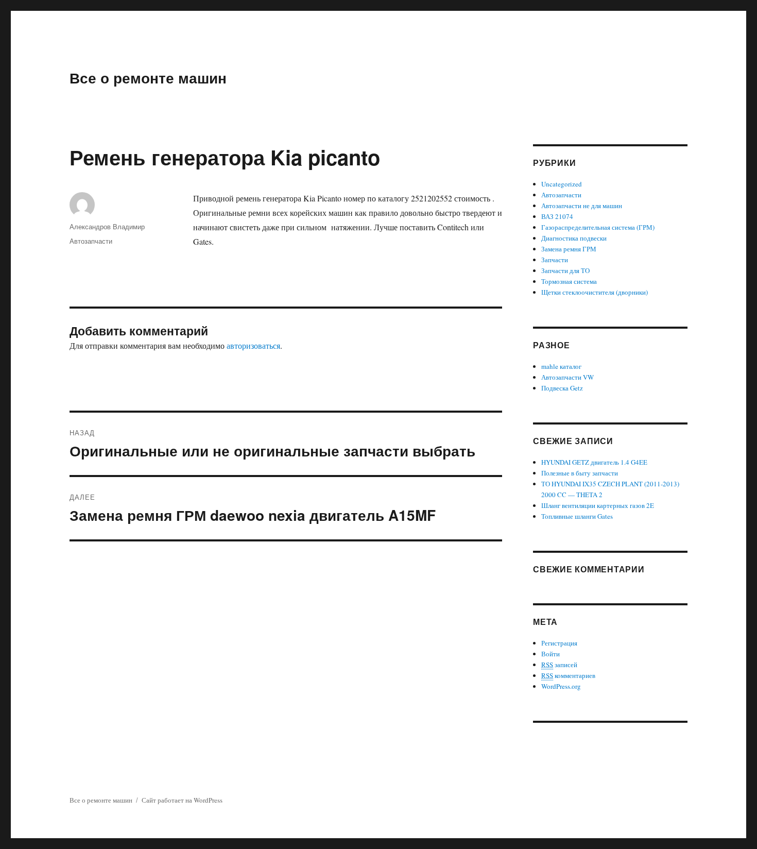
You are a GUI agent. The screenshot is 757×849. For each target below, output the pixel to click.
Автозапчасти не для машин (581, 205)
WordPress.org (561, 686)
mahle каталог (561, 366)
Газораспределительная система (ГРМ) (598, 227)
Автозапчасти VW (567, 377)
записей (559, 664)
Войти (550, 653)
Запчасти (554, 259)
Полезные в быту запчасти (579, 473)
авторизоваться (253, 345)
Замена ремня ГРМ (568, 248)
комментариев (568, 675)
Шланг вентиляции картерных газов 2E (597, 505)
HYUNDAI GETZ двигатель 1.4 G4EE (594, 462)
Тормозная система (569, 281)
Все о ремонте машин (148, 77)
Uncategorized (561, 184)
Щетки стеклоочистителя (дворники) (594, 292)
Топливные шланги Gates (577, 516)
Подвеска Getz (562, 388)
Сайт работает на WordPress (182, 800)
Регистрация (559, 643)
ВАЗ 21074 (557, 216)
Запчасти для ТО (565, 270)
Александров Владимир (107, 226)
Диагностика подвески (574, 238)
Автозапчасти (91, 241)
